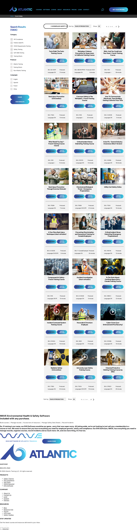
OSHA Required (9, 484)
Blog (5, 508)
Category (13, 34)
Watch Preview (61, 60)
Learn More (52, 441)
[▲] (91, 26)
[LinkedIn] (1, 526)
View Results (19, 101)
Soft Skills (7, 482)
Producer (13, 60)
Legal (5, 497)
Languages (14, 75)
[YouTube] (9, 526)
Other (15, 89)
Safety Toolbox (9, 515)
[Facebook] (4, 526)
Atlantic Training (18, 64)
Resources (66, 9)
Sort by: (71, 26)
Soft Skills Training (19, 53)
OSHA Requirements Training (22, 46)
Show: (95, 26)
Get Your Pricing (119, 9)
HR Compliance (18, 39)
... (88, 399)
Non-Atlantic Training (20, 70)
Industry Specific (18, 43)
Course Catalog (18, 16)
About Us (7, 493)
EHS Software (8, 486)
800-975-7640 (5, 468)
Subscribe (5, 529)
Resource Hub (8, 510)
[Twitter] (6, 526)
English (16, 79)
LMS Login (7, 513)
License (53, 9)
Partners (6, 500)
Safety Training (18, 49)
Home (11, 16)
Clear (20, 97)
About (59, 9)
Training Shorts (18, 56)
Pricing (6, 511)
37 (116, 26)
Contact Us (7, 495)
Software (46, 9)
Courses (39, 9)
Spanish (16, 82)
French (15, 86)
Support (6, 499)
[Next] (119, 27)
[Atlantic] (20, 9)
